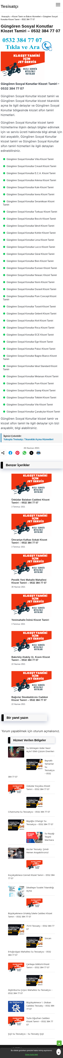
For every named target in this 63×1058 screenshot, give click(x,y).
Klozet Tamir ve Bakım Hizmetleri (26, 16)
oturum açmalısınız (46, 731)
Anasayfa (5, 16)
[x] (31, 453)
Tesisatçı (9, 6)
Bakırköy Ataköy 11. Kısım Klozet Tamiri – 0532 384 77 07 (30, 658)
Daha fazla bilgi (31, 1054)
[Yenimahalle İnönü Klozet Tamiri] (31, 616)
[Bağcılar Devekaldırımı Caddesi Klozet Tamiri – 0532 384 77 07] (31, 693)
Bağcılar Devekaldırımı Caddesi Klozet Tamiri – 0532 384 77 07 (29, 698)
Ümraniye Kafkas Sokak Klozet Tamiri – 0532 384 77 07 (29, 541)
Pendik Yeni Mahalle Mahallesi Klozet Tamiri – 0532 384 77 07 (28, 581)
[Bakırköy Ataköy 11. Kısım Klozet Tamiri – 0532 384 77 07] (31, 653)
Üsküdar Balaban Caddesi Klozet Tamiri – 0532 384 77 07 (30, 501)
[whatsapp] (24, 453)
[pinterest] (17, 453)
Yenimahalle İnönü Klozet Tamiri (30, 620)
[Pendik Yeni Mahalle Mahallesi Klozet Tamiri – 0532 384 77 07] (31, 576)
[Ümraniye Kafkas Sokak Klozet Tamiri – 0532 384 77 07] (31, 536)
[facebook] (10, 453)
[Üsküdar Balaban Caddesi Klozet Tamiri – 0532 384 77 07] (31, 496)
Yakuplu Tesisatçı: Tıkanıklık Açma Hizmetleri (28, 439)
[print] (38, 453)
